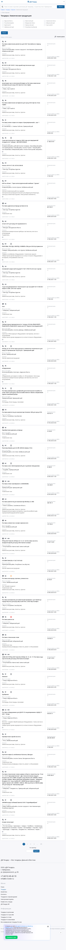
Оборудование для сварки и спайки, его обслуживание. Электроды (21, 376)
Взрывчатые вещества (8, 812)
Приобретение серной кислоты (11, 736)
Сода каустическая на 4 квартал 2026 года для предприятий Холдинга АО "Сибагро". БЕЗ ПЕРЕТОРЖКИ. (20, 141)
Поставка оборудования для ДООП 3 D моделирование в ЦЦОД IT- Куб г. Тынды (22, 713)
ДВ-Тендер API (5, 904)
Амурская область (25, 372)
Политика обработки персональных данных (52, 928)
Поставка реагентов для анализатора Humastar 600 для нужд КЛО (22, 412)
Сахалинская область (19, 505)
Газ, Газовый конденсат (8, 586)
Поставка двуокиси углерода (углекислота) (15, 206)
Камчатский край (24, 546)
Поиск (2, 887)
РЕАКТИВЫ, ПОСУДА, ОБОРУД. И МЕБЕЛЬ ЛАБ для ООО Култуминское (22, 246)
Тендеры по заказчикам (8, 919)
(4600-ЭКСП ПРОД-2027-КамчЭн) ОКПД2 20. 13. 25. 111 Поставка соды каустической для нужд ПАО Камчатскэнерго (22, 657)
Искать (61, 6)
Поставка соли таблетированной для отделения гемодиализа (21, 466)
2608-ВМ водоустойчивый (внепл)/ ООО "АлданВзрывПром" (19, 802)
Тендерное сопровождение (9, 897)
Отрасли (4, 53)
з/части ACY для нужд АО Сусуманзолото (14, 224)
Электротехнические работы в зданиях (13, 191)
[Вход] (64, 2)
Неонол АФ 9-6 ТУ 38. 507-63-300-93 (12, 165)
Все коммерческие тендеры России (11, 922)
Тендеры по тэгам (6, 917)
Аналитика (4, 892)
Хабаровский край (14, 310)
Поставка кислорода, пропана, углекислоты (15, 578)
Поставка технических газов (10, 637)
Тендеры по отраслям (7, 914)
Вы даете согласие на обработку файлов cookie (19, 926)
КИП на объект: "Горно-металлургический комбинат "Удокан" (20, 183)
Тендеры (3, 889)
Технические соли (7, 473)
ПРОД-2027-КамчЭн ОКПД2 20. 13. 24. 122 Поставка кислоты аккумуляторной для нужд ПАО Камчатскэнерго (20, 541)
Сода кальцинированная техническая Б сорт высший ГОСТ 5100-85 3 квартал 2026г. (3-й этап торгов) (22, 287)
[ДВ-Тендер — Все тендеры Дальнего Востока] (32, 2)
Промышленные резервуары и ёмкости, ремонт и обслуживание (20, 647)
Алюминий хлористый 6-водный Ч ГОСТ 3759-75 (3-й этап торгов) (21, 269)
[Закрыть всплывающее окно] (48, 926)
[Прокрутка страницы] (60, 932)
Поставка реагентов (8, 619)
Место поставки (6, 48)
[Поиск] (2, 6)
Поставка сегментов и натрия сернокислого (15, 523)
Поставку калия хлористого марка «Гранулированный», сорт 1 (20, 122)
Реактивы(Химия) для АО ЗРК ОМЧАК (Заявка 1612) (17, 448)
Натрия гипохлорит (8, 822)
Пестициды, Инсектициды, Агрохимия (12, 402)
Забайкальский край (7, 51)
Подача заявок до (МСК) (53, 56)
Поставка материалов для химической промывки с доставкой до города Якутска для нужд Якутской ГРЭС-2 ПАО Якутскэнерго (21, 600)
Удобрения (5, 694)
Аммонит (5, 676)
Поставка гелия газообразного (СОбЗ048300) (15, 484)
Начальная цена (51, 43)
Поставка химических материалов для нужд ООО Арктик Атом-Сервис (21, 103)
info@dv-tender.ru (7, 879)
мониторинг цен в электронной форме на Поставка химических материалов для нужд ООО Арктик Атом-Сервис (21, 84)
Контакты (3, 894)
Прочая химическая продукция (10, 358)
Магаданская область (15, 69)
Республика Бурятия (14, 169)
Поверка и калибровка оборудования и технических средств (19, 254)
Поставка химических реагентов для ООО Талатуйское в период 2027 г (21, 44)
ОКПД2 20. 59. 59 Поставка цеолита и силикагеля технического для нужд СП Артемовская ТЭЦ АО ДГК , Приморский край (22, 349)
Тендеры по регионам (7, 912)
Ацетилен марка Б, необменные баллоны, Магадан (17, 754)
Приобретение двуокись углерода (12, 430)
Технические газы (7, 213)
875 (41, 844)
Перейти (36, 851)
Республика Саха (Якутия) (14, 416)
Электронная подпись (7, 899)
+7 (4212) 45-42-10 (8, 876)
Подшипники (5, 235)
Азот (3, 306)
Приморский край (28, 126)
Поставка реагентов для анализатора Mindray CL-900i (18, 501)
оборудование (6, 368)
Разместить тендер (6, 902)
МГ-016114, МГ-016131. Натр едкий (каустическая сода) (18, 65)
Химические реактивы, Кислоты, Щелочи (13, 55)
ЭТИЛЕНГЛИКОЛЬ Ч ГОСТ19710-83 (12, 560)
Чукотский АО (11, 89)
